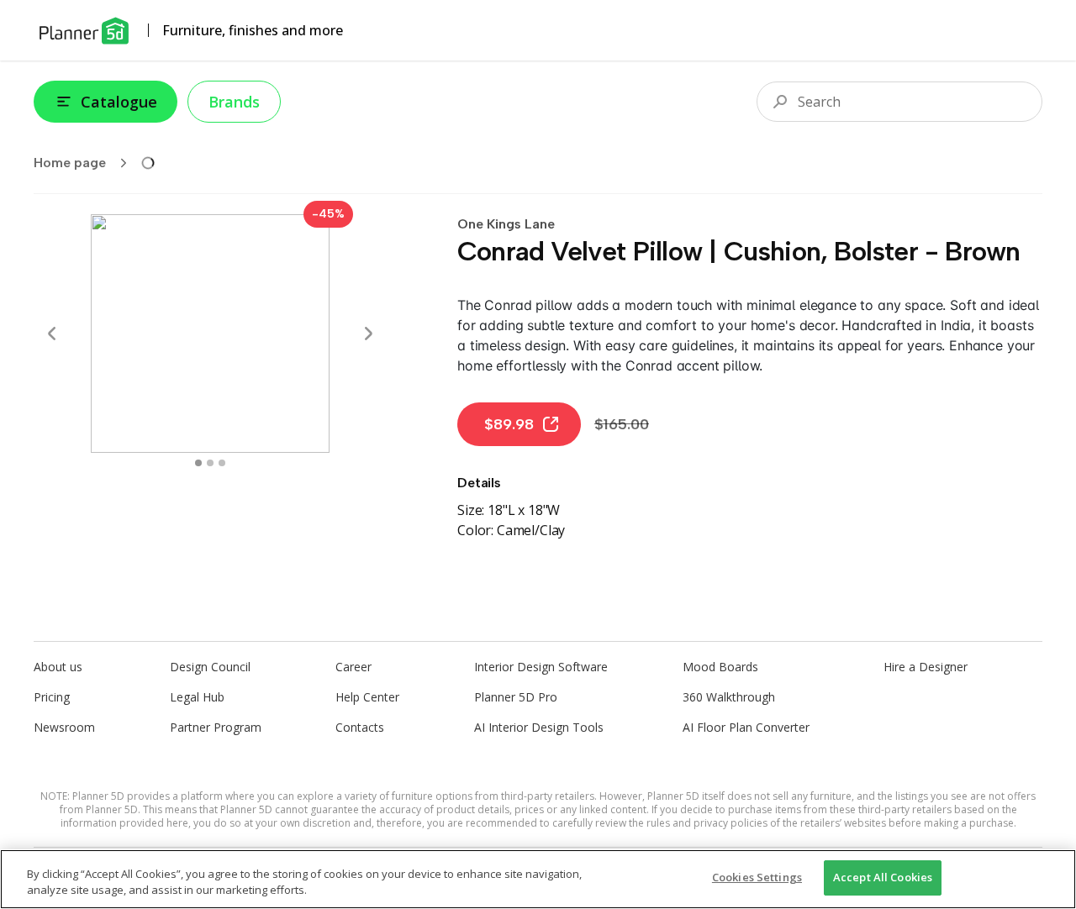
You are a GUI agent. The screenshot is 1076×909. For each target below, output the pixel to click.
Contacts (359, 727)
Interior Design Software (541, 667)
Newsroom (64, 727)
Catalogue (119, 102)
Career (353, 667)
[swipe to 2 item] (222, 463)
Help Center (367, 697)
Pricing (52, 697)
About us (58, 667)
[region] (538, 879)
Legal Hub (197, 697)
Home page (70, 163)
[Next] (368, 333)
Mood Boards (720, 667)
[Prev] (52, 333)
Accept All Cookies (882, 877)
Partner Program (215, 727)
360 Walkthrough (729, 697)
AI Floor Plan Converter (746, 727)
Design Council (210, 667)
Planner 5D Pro (515, 697)
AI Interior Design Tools (539, 727)
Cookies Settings (757, 877)
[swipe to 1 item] (210, 463)
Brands (234, 102)
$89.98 (509, 424)
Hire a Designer (925, 667)
